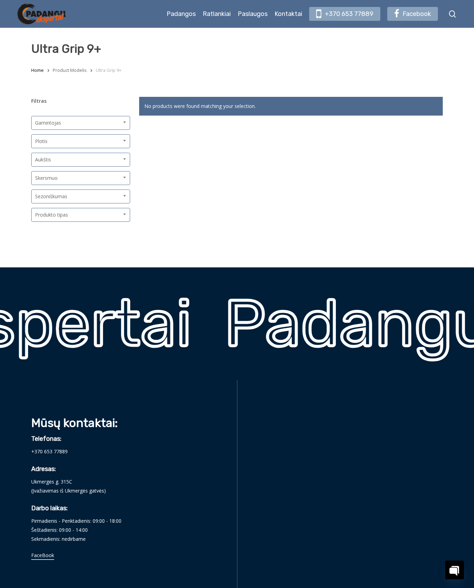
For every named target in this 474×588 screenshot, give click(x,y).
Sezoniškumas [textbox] (51, 196)
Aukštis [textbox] (43, 159)
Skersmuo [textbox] (46, 178)
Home (37, 70)
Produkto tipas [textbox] (51, 214)
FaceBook (42, 555)
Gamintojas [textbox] (48, 122)
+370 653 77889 (49, 451)
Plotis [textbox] (41, 141)
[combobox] (80, 123)
